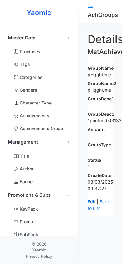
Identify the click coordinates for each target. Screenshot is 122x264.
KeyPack (28, 208)
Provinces (29, 51)
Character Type (35, 102)
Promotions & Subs (29, 195)
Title (23, 156)
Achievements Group (40, 128)
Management (23, 142)
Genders (27, 90)
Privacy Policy (39, 256)
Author (25, 168)
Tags (24, 64)
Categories (30, 77)
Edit (91, 201)
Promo (25, 221)
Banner (26, 181)
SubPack (28, 234)
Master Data (22, 38)
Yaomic (39, 12)
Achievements (33, 115)
